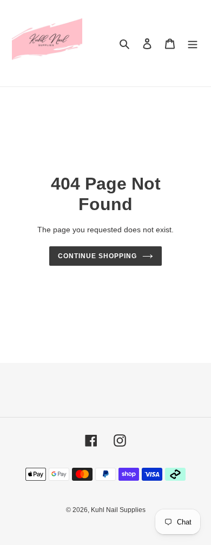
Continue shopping (97, 256)
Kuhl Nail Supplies (118, 510)
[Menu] (192, 43)
